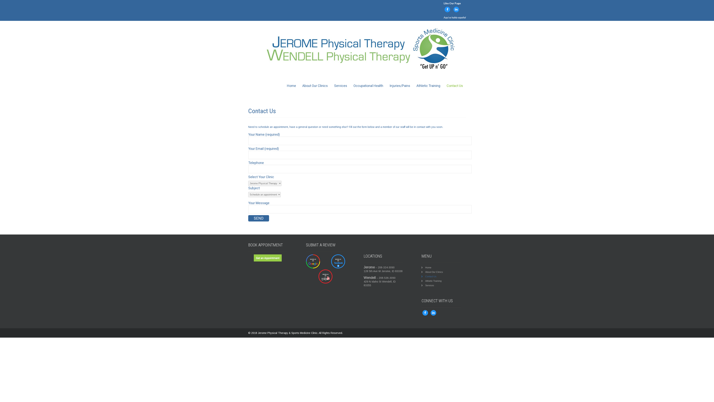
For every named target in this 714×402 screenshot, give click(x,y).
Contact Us (455, 86)
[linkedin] (456, 9)
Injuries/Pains (400, 86)
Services (340, 86)
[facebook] (447, 9)
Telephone (256, 163)
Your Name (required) (264, 134)
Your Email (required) (263, 149)
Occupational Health (368, 86)
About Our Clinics (315, 86)
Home (291, 86)
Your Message (258, 203)
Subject (254, 188)
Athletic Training (428, 86)
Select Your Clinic (261, 177)
